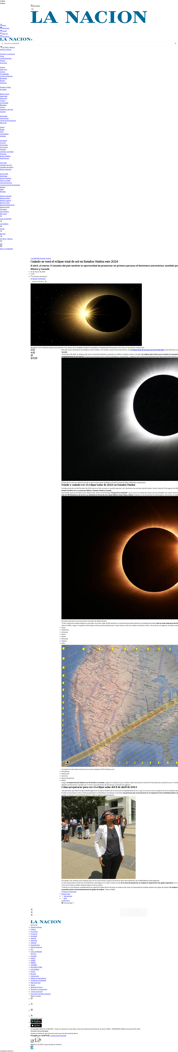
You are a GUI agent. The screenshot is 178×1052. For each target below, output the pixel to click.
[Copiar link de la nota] (32, 355)
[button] (89, 144)
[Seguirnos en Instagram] (32, 1010)
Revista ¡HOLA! (5, 198)
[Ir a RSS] (32, 1016)
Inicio (4, 25)
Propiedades (4, 74)
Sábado (2, 187)
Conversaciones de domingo (10, 185)
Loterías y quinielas (6, 152)
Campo (2, 72)
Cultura (2, 101)
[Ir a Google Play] (36, 1022)
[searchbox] (88, 43)
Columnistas (4, 118)
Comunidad (4, 103)
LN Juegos (3, 141)
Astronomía (68, 896)
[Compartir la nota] (32, 352)
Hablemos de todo (6, 109)
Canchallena (4, 134)
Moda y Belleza (5, 156)
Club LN (5, 34)
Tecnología (4, 145)
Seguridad (3, 96)
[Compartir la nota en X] (34, 358)
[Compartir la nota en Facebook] (32, 358)
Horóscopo (4, 147)
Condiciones (54, 1036)
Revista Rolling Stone (7, 205)
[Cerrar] (31, 39)
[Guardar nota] (32, 350)
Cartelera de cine (6, 165)
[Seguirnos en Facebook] (32, 999)
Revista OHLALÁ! (5, 196)
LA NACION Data (5, 58)
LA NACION (35, 258)
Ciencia (2, 107)
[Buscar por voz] (175, 43)
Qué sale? (3, 163)
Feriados (3, 149)
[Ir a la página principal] (89, 23)
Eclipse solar (65, 894)
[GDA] (36, 1042)
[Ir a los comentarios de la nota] (34, 350)
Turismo (3, 143)
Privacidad (62, 1036)
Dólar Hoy (3, 70)
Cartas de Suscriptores (8, 121)
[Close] (32, 909)
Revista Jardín (4, 207)
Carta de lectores (6, 183)
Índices (2, 81)
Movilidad (3, 78)
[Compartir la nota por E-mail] (36, 358)
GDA (65, 898)
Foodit (4, 31)
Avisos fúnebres (5, 178)
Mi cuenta (5, 37)
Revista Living (4, 203)
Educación (3, 98)
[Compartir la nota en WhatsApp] (34, 352)
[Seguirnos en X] (32, 1005)
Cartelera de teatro (6, 167)
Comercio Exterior (6, 76)
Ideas (2, 189)
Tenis (2, 132)
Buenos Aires (4, 94)
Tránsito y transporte (7, 54)
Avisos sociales (5, 181)
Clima (2, 56)
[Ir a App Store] (36, 1027)
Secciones (5, 28)
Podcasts (3, 154)
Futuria (2, 67)
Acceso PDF (4, 174)
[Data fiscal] (32, 1049)
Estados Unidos (5, 87)
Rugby (2, 129)
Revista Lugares (5, 201)
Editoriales (3, 116)
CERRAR (2, 1)
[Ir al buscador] (32, 9)
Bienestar (3, 105)
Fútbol (2, 127)
